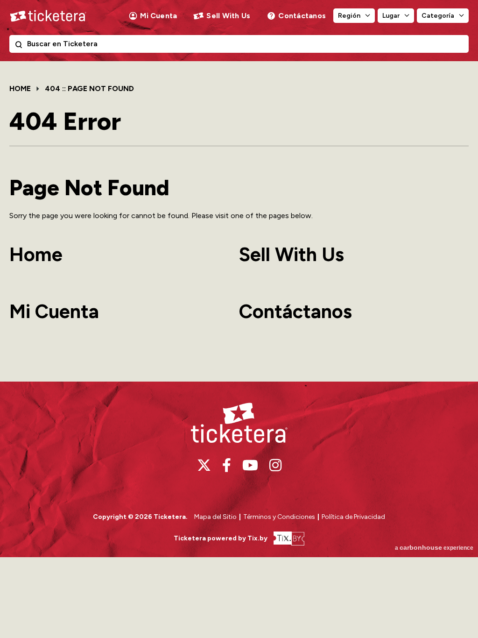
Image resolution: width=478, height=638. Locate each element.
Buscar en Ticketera (20, 46)
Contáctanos (302, 15)
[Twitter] (204, 465)
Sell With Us (228, 15)
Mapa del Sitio (215, 517)
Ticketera (48, 15)
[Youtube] (250, 465)
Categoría (438, 16)
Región (349, 16)
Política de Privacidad (353, 517)
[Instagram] (275, 465)
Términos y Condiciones (279, 517)
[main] (239, 221)
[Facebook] (226, 465)
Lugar (391, 16)
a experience (434, 547)
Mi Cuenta (158, 15)
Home (20, 88)
